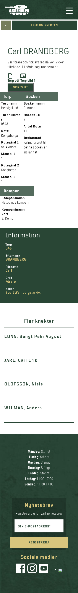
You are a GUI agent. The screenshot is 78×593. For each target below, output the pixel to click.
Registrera (39, 542)
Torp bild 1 (28, 81)
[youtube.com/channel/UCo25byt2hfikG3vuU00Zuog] (44, 569)
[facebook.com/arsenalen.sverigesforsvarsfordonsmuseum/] (21, 569)
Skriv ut (20, 87)
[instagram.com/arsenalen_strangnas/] (32, 569)
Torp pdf (13, 81)
